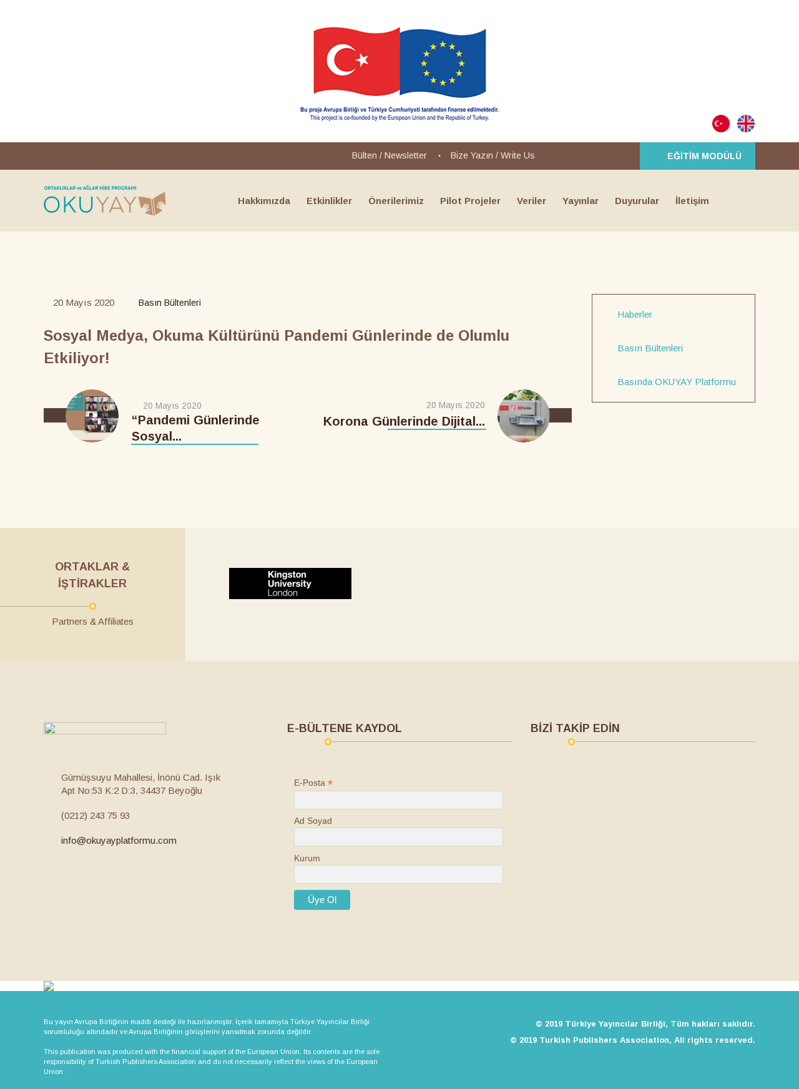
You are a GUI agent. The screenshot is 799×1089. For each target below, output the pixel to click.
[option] (303, 583)
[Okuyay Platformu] (105, 200)
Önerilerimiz (396, 200)
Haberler (634, 315)
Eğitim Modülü (704, 156)
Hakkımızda (264, 200)
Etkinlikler (329, 200)
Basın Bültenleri (650, 348)
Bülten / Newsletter (389, 155)
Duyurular (637, 200)
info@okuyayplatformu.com (119, 840)
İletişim (692, 200)
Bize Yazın (472, 155)
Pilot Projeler (470, 200)
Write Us (518, 155)
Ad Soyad (313, 821)
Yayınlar (580, 200)
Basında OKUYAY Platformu (676, 382)
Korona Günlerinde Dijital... (404, 421)
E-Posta (313, 783)
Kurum (307, 858)
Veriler (531, 200)
